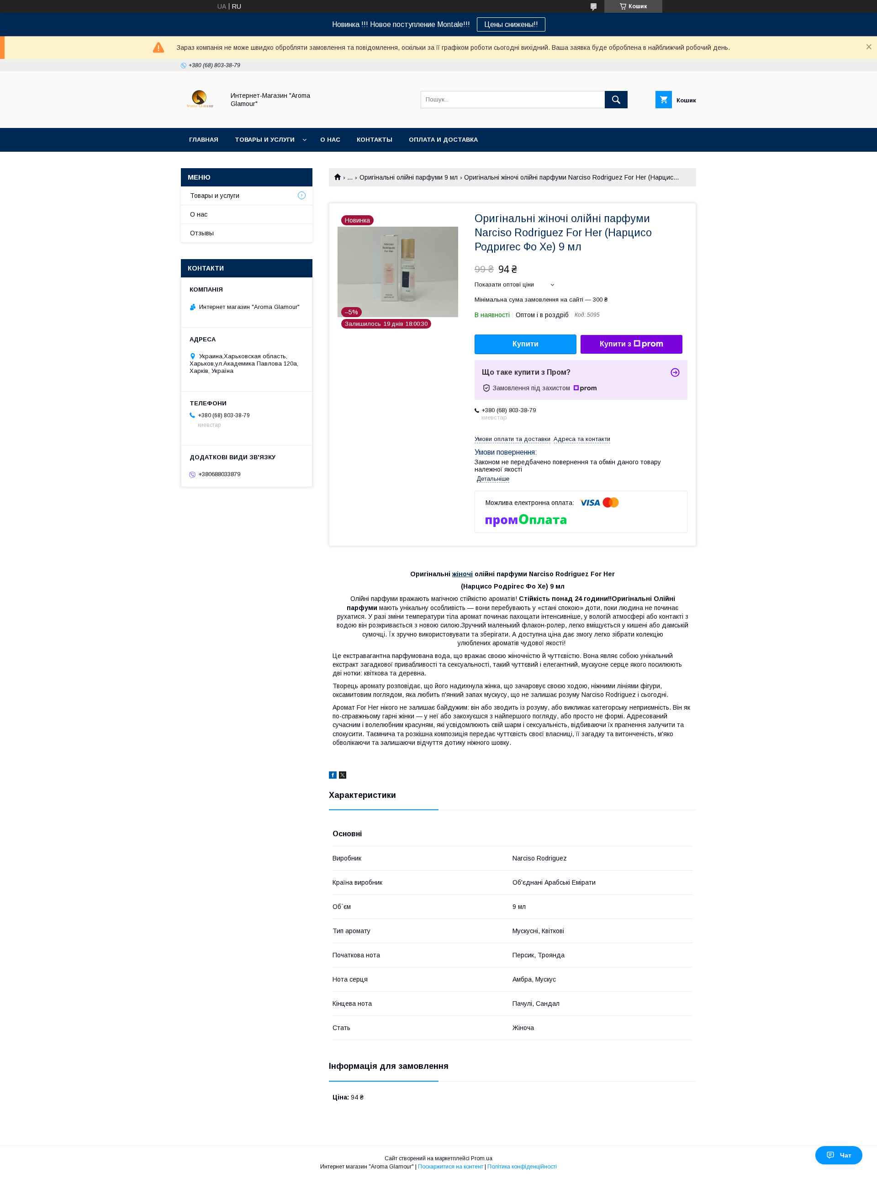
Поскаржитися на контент (450, 1166)
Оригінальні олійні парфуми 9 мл (408, 177)
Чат (845, 1155)
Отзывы (202, 233)
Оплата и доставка (443, 139)
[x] (342, 776)
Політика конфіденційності (522, 1166)
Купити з (615, 344)
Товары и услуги (265, 139)
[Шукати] (616, 99)
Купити (525, 344)
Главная (203, 139)
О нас (330, 139)
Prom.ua (481, 1158)
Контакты (374, 139)
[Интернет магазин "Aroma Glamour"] (200, 116)
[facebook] (333, 776)
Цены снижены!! (511, 24)
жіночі (462, 574)
